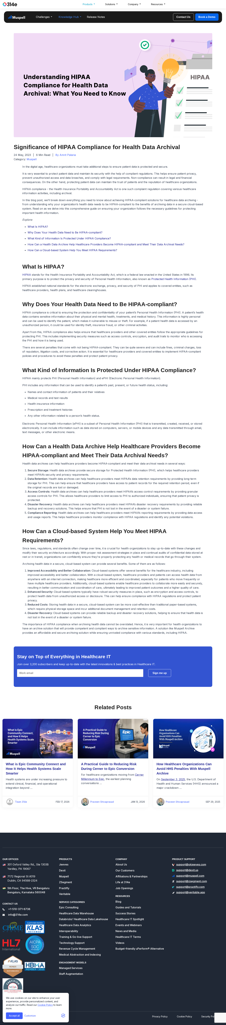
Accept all (14, 1015)
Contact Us (183, 17)
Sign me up (160, 673)
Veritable (64, 894)
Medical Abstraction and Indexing (80, 954)
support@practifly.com (190, 886)
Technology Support (72, 942)
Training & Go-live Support (75, 937)
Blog (118, 901)
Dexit (62, 870)
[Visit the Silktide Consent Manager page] (63, 1015)
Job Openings (124, 888)
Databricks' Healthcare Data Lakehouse (83, 919)
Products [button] (87, 4)
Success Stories (125, 913)
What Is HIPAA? (38, 226)
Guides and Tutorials (128, 907)
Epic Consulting (68, 907)
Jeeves (63, 864)
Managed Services (70, 968)
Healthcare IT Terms (128, 937)
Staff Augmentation (71, 973)
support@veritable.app (190, 892)
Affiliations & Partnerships (131, 876)
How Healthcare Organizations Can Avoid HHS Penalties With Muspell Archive (184, 768)
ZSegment (65, 882)
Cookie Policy (45, 1004)
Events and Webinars (128, 925)
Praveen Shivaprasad (102, 801)
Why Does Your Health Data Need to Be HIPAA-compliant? (65, 232)
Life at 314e (122, 882)
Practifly (64, 888)
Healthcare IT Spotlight (129, 919)
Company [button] (133, 4)
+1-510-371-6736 (19, 909)
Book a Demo (206, 17)
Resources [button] (157, 4)
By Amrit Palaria (65, 155)
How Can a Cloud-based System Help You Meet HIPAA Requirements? (72, 250)
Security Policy (209, 1016)
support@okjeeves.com (191, 864)
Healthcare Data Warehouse (76, 913)
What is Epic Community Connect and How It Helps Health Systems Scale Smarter (36, 768)
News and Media (125, 931)
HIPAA (26, 274)
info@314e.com (18, 914)
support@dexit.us (187, 870)
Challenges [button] (43, 17)
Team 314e (21, 801)
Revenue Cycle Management (77, 948)
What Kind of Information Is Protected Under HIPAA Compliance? (69, 238)
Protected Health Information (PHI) (173, 279)
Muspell (32, 159)
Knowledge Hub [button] (69, 17)
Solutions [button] (110, 4)
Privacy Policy (160, 1016)
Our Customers (124, 870)
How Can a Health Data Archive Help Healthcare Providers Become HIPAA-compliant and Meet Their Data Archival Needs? (106, 244)
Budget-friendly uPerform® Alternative (139, 948)
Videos (119, 942)
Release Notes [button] (96, 17)
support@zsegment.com (191, 881)
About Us (121, 864)
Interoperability (68, 931)
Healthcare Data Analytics (75, 925)
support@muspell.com (190, 875)
